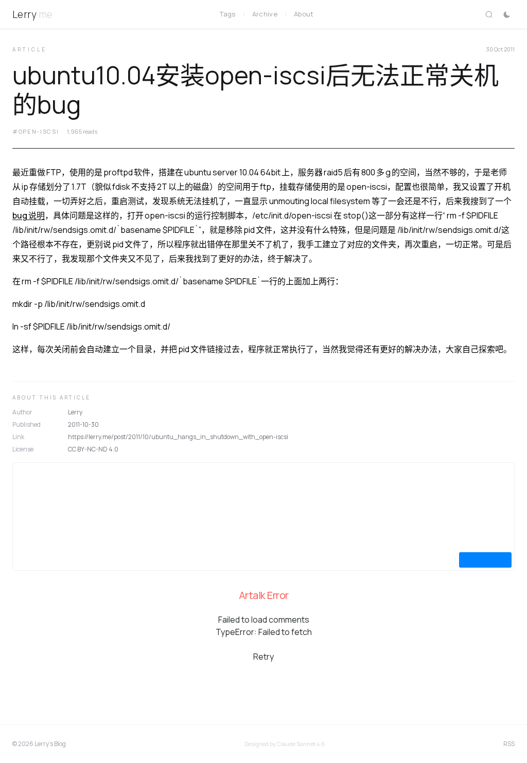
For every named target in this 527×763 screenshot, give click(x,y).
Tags (227, 14)
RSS (509, 743)
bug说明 (28, 215)
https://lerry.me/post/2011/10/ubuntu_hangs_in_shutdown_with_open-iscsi (178, 436)
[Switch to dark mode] (506, 14)
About (304, 14)
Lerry (32, 14)
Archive (264, 14)
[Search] (489, 14)
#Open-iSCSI (35, 131)
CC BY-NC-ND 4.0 (93, 449)
